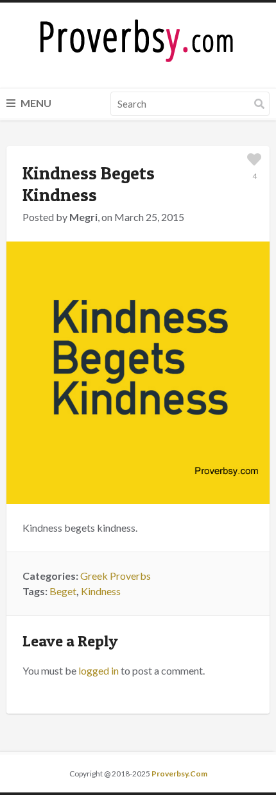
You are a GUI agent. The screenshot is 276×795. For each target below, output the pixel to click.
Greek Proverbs (115, 576)
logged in (98, 670)
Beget (62, 591)
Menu (35, 103)
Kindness (101, 591)
